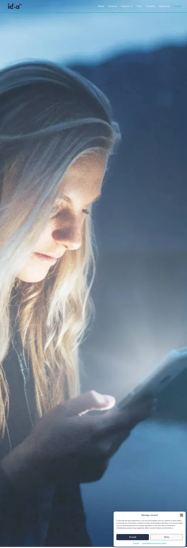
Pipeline (125, 6)
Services (112, 6)
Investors (150, 6)
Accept (132, 537)
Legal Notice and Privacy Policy (154, 543)
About (101, 6)
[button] (181, 515)
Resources (164, 6)
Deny (166, 537)
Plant (139, 6)
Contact (178, 6)
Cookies (136, 543)
